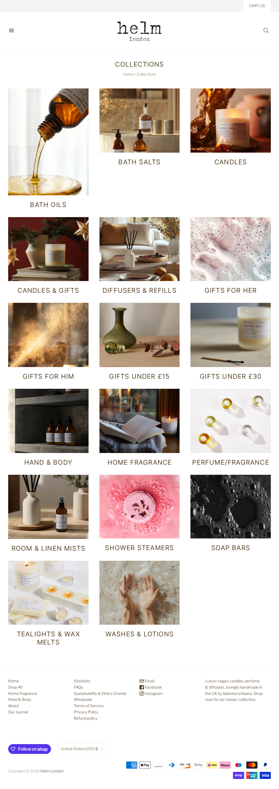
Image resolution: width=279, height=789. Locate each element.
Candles (230, 162)
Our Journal (18, 712)
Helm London (51, 771)
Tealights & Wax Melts (48, 638)
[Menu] (11, 30)
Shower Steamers (139, 548)
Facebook (153, 687)
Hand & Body (48, 462)
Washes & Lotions (139, 634)
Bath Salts (139, 162)
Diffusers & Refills (139, 290)
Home (128, 74)
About (13, 705)
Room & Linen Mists (48, 548)
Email (149, 681)
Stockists (82, 681)
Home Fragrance (139, 462)
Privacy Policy (86, 712)
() (257, 6)
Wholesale (83, 699)
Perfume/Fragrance (230, 462)
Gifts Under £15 (139, 376)
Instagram (153, 693)
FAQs (78, 687)
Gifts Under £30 (231, 376)
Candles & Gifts (48, 290)
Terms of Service (89, 705)
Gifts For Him (48, 376)
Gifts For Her (231, 290)
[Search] (266, 30)
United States (79, 748)
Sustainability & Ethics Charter (100, 693)
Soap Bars (230, 548)
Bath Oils (48, 205)
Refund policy (85, 718)
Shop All (15, 687)
